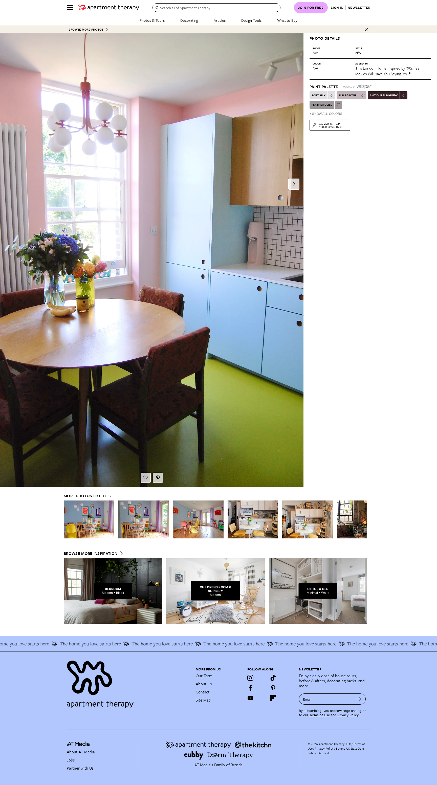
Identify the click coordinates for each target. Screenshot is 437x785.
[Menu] (70, 8)
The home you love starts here (54, 644)
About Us (204, 684)
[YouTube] (250, 698)
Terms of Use (319, 715)
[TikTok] (273, 678)
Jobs (71, 760)
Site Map (203, 700)
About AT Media (81, 752)
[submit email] (359, 699)
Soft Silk (318, 95)
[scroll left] (68, 519)
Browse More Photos (86, 29)
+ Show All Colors (326, 114)
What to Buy (287, 20)
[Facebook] (250, 688)
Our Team (204, 676)
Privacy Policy (348, 715)
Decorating (189, 20)
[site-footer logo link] (78, 744)
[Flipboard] (273, 698)
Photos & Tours (152, 20)
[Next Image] (293, 184)
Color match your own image (332, 125)
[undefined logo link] (108, 8)
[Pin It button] (158, 478)
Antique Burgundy (384, 95)
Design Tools (251, 20)
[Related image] (89, 519)
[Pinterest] (273, 688)
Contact (203, 692)
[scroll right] (363, 519)
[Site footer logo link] (128, 682)
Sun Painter (348, 95)
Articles (220, 20)
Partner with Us (80, 768)
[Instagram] (250, 678)
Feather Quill (322, 104)
